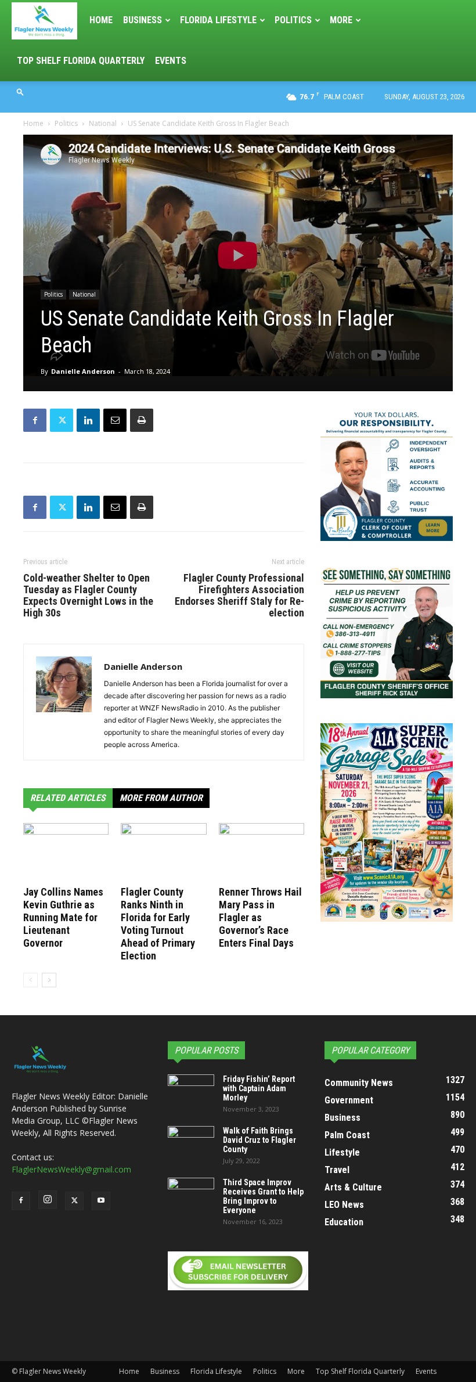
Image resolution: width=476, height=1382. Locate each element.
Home (101, 20)
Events (170, 60)
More (341, 20)
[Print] (141, 420)
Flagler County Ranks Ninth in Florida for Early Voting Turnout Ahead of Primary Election (158, 924)
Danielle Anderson (83, 371)
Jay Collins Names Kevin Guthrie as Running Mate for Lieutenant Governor (63, 917)
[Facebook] (34, 420)
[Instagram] (47, 1199)
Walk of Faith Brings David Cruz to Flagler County (259, 1140)
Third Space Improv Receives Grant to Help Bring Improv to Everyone (263, 1196)
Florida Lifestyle (218, 20)
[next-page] (49, 980)
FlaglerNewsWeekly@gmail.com (71, 1169)
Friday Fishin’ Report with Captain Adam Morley (259, 1088)
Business (142, 20)
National (103, 123)
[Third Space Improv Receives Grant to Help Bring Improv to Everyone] (191, 1194)
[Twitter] (61, 420)
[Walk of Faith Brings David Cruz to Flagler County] (191, 1142)
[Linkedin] (88, 420)
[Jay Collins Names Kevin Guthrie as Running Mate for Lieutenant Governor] (66, 852)
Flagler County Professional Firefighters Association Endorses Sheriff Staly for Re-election (239, 595)
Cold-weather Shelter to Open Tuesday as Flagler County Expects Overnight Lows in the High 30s (88, 595)
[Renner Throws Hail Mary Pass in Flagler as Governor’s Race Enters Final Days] (261, 852)
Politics (293, 20)
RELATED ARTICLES (68, 797)
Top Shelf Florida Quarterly (81, 60)
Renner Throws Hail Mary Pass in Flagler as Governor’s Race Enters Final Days (260, 917)
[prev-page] (30, 980)
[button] (20, 91)
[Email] (115, 420)
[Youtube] (101, 1201)
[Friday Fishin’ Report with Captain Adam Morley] (191, 1090)
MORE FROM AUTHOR (161, 797)
